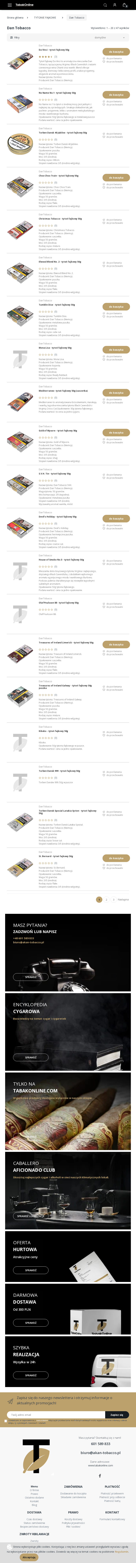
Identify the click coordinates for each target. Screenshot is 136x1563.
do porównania (114, 58)
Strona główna (15, 17)
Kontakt (34, 1501)
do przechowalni (114, 61)
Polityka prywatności (73, 1523)
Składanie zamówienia (73, 1497)
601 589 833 (100, 1443)
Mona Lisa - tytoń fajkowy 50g (55, 348)
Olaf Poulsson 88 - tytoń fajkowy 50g (59, 603)
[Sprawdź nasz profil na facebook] (99, 1475)
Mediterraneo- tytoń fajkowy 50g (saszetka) (63, 391)
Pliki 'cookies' (73, 1526)
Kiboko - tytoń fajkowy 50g (53, 731)
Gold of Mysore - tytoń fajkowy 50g (58, 430)
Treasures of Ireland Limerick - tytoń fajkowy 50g (66, 642)
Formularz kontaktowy (112, 1519)
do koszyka (116, 51)
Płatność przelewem (112, 1493)
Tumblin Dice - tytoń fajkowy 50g (57, 305)
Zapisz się (116, 1414)
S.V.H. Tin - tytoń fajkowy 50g (55, 474)
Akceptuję (29, 1557)
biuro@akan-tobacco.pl (101, 1452)
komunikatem (42, 1420)
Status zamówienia (34, 1523)
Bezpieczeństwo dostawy (34, 1526)
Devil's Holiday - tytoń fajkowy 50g (57, 517)
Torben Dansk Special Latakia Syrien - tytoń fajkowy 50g (68, 812)
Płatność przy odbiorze (112, 1497)
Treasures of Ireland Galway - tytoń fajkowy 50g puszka (65, 686)
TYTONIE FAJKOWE (45, 17)
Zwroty (34, 1541)
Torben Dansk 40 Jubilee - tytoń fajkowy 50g (63, 133)
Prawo (34, 1493)
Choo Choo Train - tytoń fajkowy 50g (58, 176)
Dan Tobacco (45, 45)
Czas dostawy (34, 1519)
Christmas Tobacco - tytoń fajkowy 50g (60, 219)
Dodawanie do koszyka (73, 1493)
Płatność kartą (112, 1501)
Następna (123, 899)
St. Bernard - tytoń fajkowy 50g (56, 856)
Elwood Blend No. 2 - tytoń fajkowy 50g (60, 262)
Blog (34, 1505)
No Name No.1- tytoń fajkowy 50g (57, 93)
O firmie (34, 1490)
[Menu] (10, 5)
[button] (105, 4)
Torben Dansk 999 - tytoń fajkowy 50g (59, 771)
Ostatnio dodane (34, 1497)
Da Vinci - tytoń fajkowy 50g (54, 50)
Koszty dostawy (73, 1519)
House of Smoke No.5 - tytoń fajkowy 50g (61, 560)
